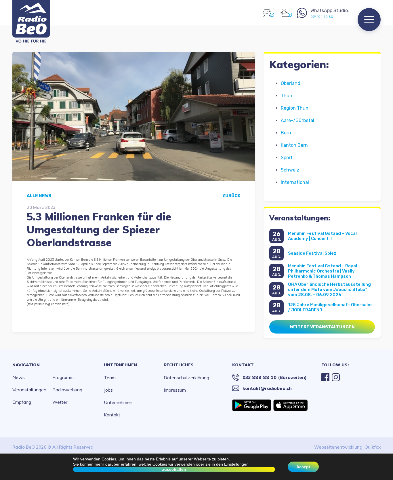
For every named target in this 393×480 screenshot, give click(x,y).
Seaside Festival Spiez (312, 253)
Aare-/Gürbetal (297, 120)
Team (110, 377)
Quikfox (373, 447)
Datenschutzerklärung (186, 377)
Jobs (108, 390)
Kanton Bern (294, 145)
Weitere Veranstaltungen (322, 326)
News (18, 377)
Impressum (175, 390)
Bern (286, 133)
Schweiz (290, 170)
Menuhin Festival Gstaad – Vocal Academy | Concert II (322, 236)
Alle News (39, 195)
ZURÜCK (231, 195)
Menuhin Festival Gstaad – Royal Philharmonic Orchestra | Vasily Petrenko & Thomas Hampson (322, 271)
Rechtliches (179, 364)
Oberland (290, 83)
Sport (287, 157)
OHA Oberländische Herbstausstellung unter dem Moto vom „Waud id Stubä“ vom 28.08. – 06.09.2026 (329, 289)
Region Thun (294, 108)
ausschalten (174, 469)
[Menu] (369, 19)
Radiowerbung (67, 390)
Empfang (21, 402)
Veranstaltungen (29, 390)
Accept (303, 466)
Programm (63, 377)
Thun (286, 95)
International (295, 182)
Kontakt (112, 415)
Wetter (59, 402)
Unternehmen (120, 364)
